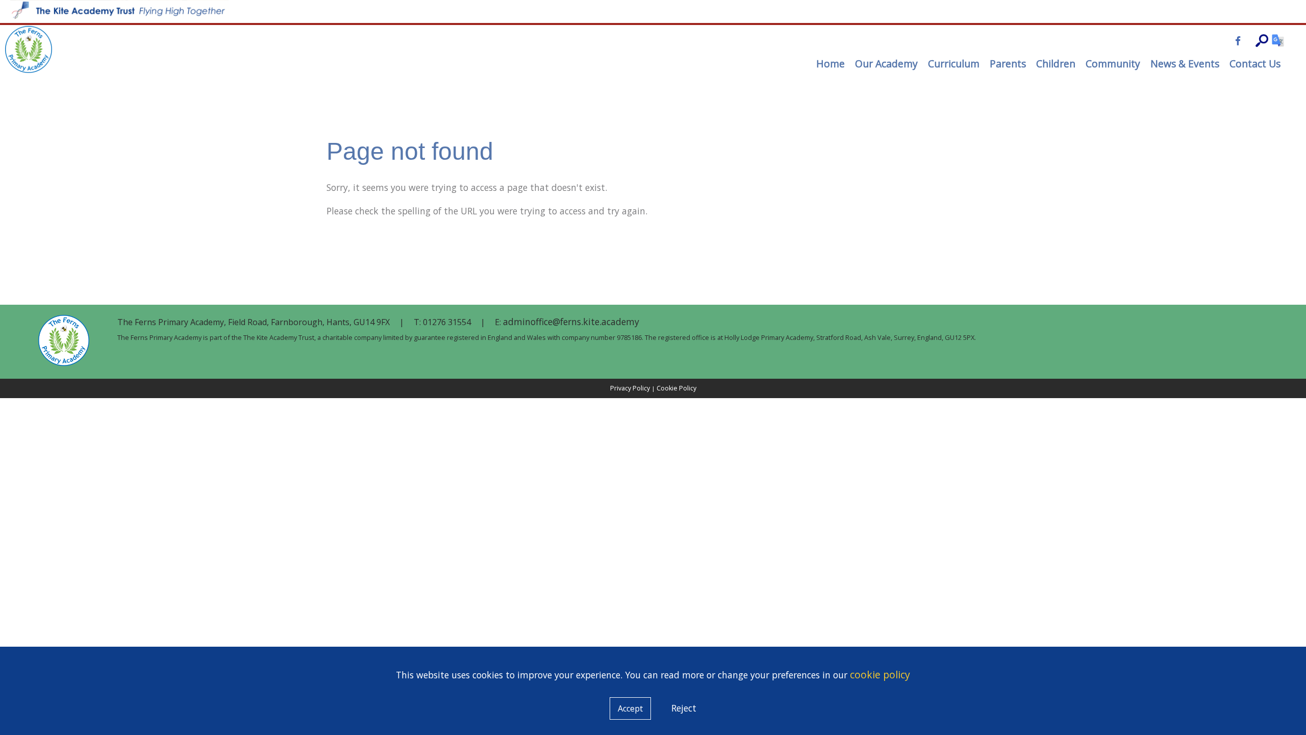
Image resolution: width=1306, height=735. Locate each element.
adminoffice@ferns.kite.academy (571, 321)
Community (1113, 63)
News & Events (1184, 63)
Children (1055, 63)
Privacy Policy (630, 388)
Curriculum (954, 63)
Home (830, 63)
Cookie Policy (676, 388)
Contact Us (1254, 63)
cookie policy (880, 674)
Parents (1008, 63)
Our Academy (886, 63)
